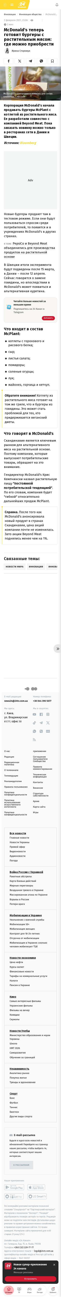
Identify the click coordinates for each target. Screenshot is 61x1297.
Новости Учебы (20, 1030)
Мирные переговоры (21, 885)
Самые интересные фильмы (25, 1001)
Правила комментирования (42, 768)
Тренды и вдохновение (22, 1082)
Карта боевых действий (23, 881)
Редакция (9, 757)
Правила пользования (15, 787)
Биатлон (14, 1111)
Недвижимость (19, 1068)
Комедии (14, 1014)
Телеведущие (11, 776)
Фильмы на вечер (19, 1010)
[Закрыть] (54, 1264)
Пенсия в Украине (20, 985)
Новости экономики (23, 958)
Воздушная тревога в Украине (26, 890)
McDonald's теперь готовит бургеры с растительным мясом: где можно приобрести (51, 14)
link (34, 714)
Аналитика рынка (19, 1073)
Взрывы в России (19, 899)
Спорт (13, 1093)
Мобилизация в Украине (26, 915)
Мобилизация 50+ (19, 924)
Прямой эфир (17, 846)
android (14, 1187)
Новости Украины (19, 842)
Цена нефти (16, 962)
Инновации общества (30, 14)
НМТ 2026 (15, 1048)
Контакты (38, 782)
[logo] (22, 4)
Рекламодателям (13, 781)
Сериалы (14, 1019)
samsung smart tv (37, 1196)
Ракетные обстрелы (21, 876)
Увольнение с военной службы (27, 919)
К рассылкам (21, 1165)
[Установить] (30, 1272)
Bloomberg (28, 143)
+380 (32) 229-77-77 (24, 1247)
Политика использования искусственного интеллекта (12, 803)
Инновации (10, 14)
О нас (7, 751)
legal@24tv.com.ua (43, 1251)
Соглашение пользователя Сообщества (40, 759)
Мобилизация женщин (22, 928)
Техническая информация (40, 776)
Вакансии (38, 788)
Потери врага (17, 904)
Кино (13, 996)
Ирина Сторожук (21, 51)
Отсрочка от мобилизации (24, 938)
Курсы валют (17, 967)
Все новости (18, 833)
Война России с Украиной (26, 872)
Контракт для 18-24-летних (25, 933)
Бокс (12, 1098)
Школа (13, 1043)
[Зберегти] (52, 61)
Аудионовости (17, 856)
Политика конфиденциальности (15, 793)
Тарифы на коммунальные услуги (28, 976)
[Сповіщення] (57, 5)
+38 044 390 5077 (42, 700)
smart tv (14, 1196)
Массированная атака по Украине (28, 894)
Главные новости (19, 837)
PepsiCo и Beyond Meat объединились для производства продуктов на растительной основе (29, 250)
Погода (14, 860)
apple (37, 1187)
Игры (35, 812)
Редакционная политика (11, 763)
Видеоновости (18, 851)
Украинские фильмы (21, 1005)
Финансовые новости (22, 971)
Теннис (14, 1107)
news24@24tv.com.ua (16, 700)
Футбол (14, 1102)
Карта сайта (39, 807)
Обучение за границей (22, 1057)
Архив (36, 801)
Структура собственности (40, 795)
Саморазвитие (18, 1052)
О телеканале (11, 770)
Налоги (14, 980)
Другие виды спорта (21, 1116)
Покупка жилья (18, 1077)
